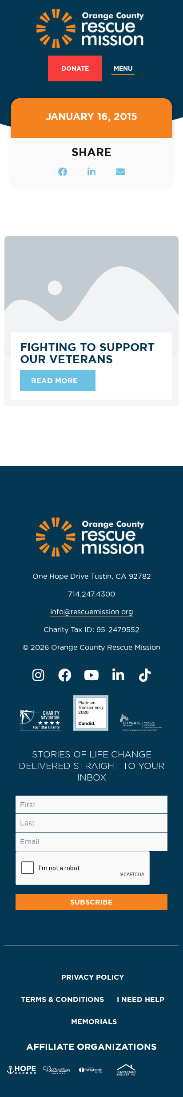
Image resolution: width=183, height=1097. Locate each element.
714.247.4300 (91, 594)
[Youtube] (91, 675)
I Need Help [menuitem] (140, 999)
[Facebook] (65, 675)
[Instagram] (38, 675)
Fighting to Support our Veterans (87, 353)
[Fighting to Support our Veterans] (91, 293)
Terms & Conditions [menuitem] (62, 999)
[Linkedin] (118, 675)
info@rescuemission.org (91, 612)
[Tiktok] (144, 675)
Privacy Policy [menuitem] (92, 977)
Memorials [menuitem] (94, 1021)
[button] (123, 69)
